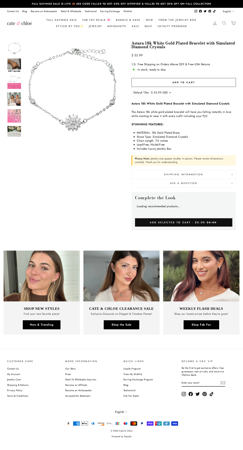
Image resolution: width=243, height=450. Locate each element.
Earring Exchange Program (138, 379)
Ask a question (183, 183)
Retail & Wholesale (71, 11)
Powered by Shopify (121, 436)
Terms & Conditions (17, 396)
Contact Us (13, 11)
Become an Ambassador (44, 11)
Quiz (148, 26)
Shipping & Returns (17, 385)
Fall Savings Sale (62, 20)
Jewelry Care (14, 379)
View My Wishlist (132, 374)
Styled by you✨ (69, 26)
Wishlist (127, 11)
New (149, 20)
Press (68, 374)
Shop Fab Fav (201, 325)
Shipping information (183, 174)
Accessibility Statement (77, 396)
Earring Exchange (110, 11)
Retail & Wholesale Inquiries (80, 379)
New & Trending (41, 325)
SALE (135, 26)
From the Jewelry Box (177, 20)
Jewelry (95, 26)
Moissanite (116, 26)
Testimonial (91, 11)
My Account (13, 374)
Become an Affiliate (76, 385)
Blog (24, 11)
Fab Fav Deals (131, 396)
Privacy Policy (14, 390)
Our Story (70, 368)
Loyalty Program (172, 26)
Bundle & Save (128, 20)
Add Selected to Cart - (183, 222)
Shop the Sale (121, 325)
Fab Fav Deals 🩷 (97, 20)
